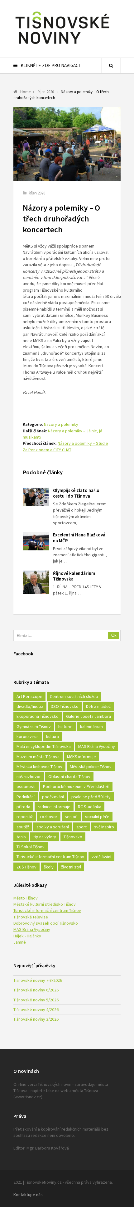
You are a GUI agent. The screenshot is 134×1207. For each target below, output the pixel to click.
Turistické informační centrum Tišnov (50, 856)
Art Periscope (29, 696)
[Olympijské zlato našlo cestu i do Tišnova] (36, 497)
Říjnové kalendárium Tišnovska (74, 576)
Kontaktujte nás (28, 1194)
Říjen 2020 (37, 193)
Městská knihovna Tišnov (39, 766)
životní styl (71, 867)
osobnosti (26, 786)
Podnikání (26, 796)
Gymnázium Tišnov (34, 726)
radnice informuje (54, 806)
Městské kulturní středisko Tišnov (44, 904)
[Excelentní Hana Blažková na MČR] (36, 541)
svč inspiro (104, 827)
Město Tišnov (25, 898)
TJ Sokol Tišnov (31, 846)
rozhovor (48, 816)
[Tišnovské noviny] (62, 45)
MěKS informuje (81, 756)
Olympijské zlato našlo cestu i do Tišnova (76, 493)
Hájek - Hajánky (27, 936)
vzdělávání (101, 856)
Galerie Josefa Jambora (88, 716)
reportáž (25, 816)
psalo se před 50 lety (91, 796)
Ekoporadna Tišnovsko (38, 716)
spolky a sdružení (52, 827)
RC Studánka (89, 806)
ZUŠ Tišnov (26, 867)
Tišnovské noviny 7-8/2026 (37, 980)
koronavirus (28, 736)
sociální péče (97, 816)
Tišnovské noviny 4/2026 (36, 1009)
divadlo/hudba (30, 706)
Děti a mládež (98, 706)
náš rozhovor (29, 776)
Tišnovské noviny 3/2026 (36, 1019)
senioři (71, 816)
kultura (52, 736)
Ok (114, 635)
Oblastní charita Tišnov (69, 776)
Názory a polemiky (61, 424)
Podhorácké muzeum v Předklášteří (76, 786)
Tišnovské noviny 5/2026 (36, 1000)
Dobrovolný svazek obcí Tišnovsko (45, 923)
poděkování (53, 796)
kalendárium (91, 726)
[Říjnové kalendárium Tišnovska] (36, 582)
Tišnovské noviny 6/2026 (36, 990)
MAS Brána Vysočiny (96, 746)
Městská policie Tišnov (91, 766)
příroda (23, 806)
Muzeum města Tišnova (38, 756)
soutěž (23, 827)
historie (65, 726)
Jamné (19, 942)
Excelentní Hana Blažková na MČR (79, 538)
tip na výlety (44, 837)
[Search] (111, 65)
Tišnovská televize (30, 917)
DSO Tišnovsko (65, 706)
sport (81, 827)
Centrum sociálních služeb (74, 696)
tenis (21, 837)
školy (49, 867)
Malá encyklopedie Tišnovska (44, 746)
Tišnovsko (73, 837)
